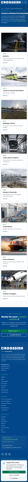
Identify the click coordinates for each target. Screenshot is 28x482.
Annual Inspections (6, 403)
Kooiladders (4, 421)
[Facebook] (2, 454)
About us (3, 423)
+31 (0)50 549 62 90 (15, 335)
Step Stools (4, 385)
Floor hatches (4, 390)
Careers (3, 425)
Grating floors (4, 392)
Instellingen (15, 478)
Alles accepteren (14, 472)
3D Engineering (5, 407)
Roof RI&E (3, 405)
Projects (3, 419)
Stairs (2, 379)
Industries (3, 417)
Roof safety (4, 383)
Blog (2, 430)
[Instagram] (6, 454)
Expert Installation (5, 401)
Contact (3, 432)
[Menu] (25, 2)
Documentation (5, 427)
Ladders (3, 377)
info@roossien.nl (8, 445)
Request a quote (12, 331)
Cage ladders (4, 381)
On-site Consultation (6, 399)
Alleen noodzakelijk (14, 475)
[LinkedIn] (9, 454)
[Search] (22, 2)
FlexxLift (3, 388)
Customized (4, 410)
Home (2, 8)
